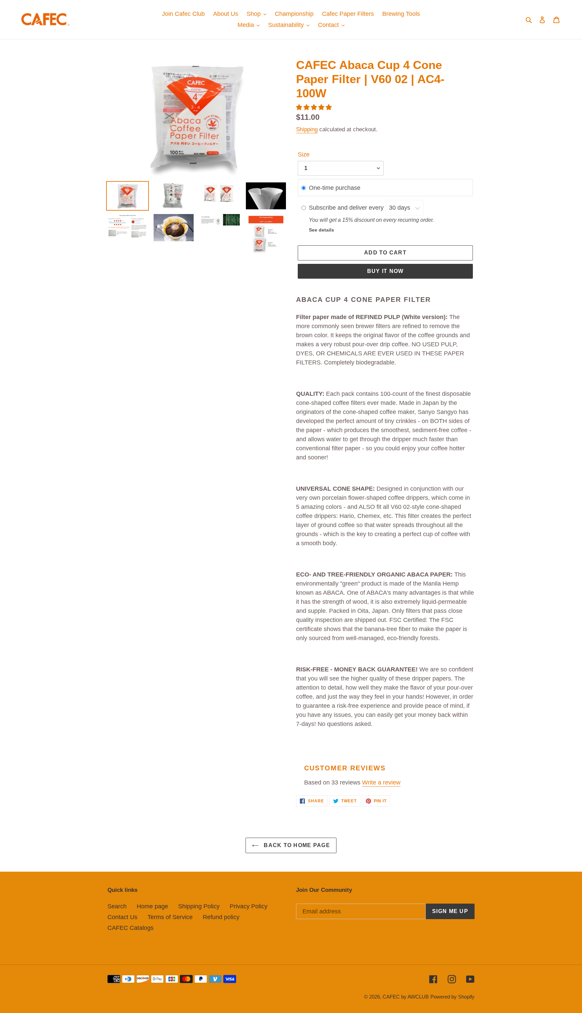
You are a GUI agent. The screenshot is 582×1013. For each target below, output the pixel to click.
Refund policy (221, 917)
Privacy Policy (248, 906)
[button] (314, 107)
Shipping (307, 129)
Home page (152, 906)
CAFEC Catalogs (130, 927)
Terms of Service (170, 917)
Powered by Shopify (452, 997)
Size (304, 154)
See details (321, 230)
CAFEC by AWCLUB (406, 997)
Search (117, 906)
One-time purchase (334, 187)
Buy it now (385, 271)
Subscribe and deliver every (347, 207)
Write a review (381, 782)
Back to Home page (296, 845)
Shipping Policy (199, 906)
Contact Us (122, 917)
